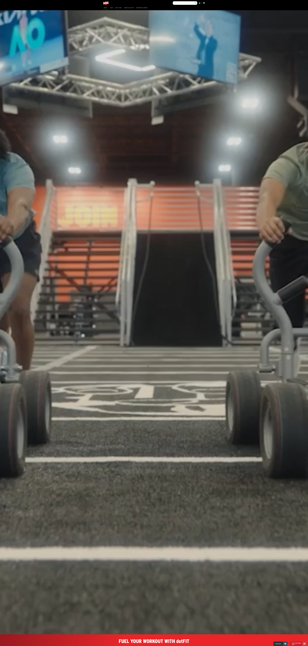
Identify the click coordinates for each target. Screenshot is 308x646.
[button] (200, 3)
